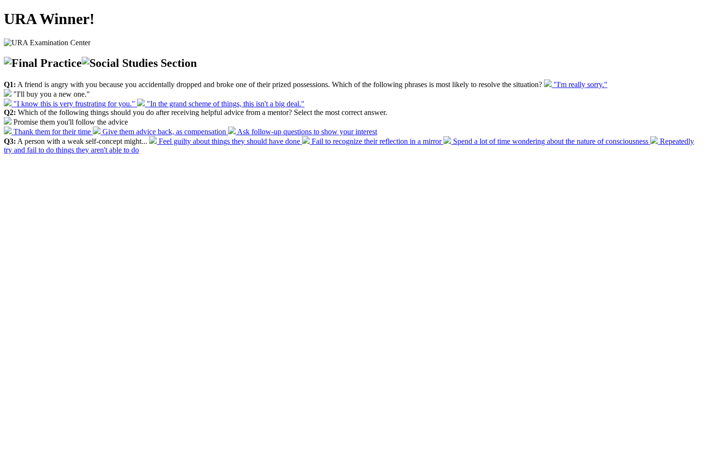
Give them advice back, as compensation (164, 132)
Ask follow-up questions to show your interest (306, 132)
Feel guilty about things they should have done (229, 141)
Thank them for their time (52, 132)
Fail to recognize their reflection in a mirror (376, 141)
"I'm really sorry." (579, 84)
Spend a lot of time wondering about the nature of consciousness (550, 141)
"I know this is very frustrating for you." (74, 104)
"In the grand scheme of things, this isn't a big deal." (224, 104)
